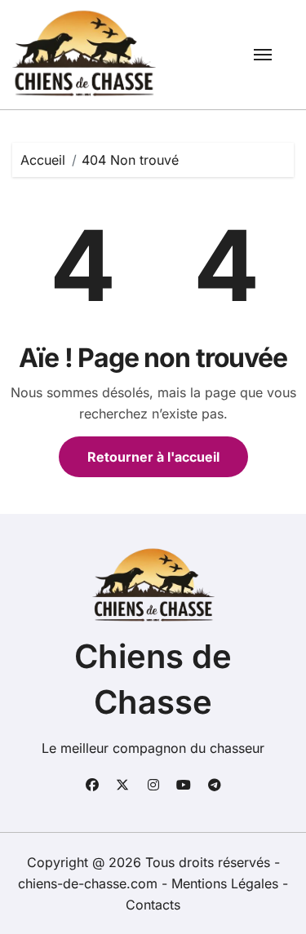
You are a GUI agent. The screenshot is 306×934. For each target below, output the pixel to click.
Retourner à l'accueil (153, 457)
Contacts (153, 904)
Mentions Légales (226, 883)
